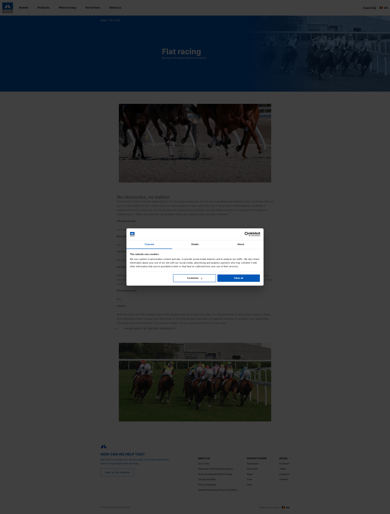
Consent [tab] (149, 244)
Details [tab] (195, 244)
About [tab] (240, 244)
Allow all (238, 278)
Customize (193, 278)
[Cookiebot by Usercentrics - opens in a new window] (247, 234)
